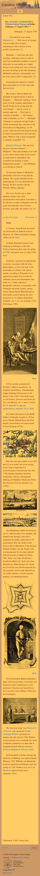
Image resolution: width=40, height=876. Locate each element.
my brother (21, 85)
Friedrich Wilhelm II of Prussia (15, 749)
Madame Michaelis (13, 145)
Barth (11, 88)
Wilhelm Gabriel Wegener (16, 24)
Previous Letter (12, 217)
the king (18, 181)
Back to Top (7, 873)
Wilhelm (6, 249)
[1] (12, 40)
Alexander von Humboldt (20, 21)
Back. (17, 237)
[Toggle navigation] (20, 11)
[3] (34, 76)
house (11, 193)
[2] (21, 49)
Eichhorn (32, 67)
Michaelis (7, 40)
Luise (25, 767)
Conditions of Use (17, 857)
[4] (28, 127)
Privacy (26, 857)
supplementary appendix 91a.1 (15, 408)
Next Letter (29, 217)
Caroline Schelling (16, 5)
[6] (34, 208)
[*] (29, 26)
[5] (24, 139)
